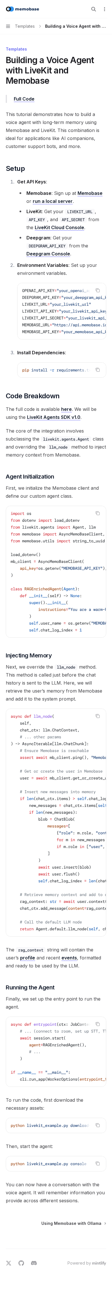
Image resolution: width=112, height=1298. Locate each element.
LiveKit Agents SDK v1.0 (53, 417)
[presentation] (62, 311)
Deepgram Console (48, 254)
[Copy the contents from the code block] (97, 290)
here (66, 409)
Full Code (24, 99)
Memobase (90, 193)
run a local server (53, 201)
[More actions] (104, 9)
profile (27, 958)
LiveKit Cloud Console (59, 227)
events (69, 958)
